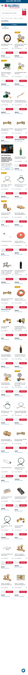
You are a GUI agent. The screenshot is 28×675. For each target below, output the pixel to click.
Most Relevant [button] (5, 28)
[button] (3, 53)
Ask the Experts (6, 155)
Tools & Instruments (8, 18)
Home (2, 18)
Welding (15, 18)
